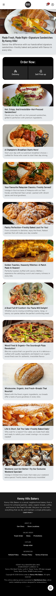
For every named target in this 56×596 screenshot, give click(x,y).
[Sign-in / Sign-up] (53, 4)
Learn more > (28, 512)
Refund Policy (13, 555)
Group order (28, 545)
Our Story (20, 526)
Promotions (37, 536)
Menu (28, 536)
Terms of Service (41, 555)
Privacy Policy (27, 555)
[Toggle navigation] (4, 4)
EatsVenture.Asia (40, 580)
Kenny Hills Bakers (36, 574)
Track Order (18, 536)
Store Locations (33, 526)
